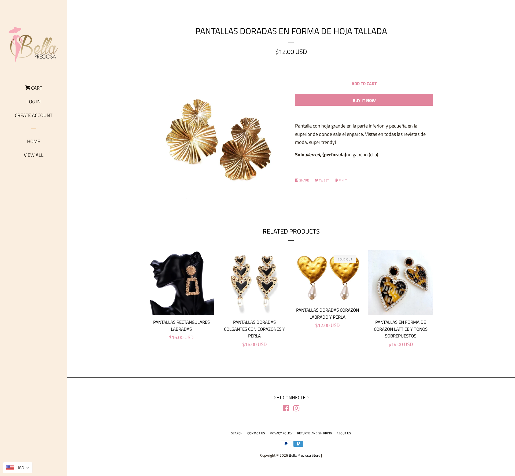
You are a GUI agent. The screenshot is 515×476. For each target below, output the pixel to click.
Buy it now (364, 100)
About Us (344, 433)
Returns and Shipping (314, 433)
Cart (36, 88)
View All (33, 155)
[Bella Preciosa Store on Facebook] (286, 409)
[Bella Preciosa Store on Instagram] (296, 409)
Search (236, 433)
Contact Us (256, 433)
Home (33, 141)
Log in (34, 101)
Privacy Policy (281, 433)
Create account (33, 115)
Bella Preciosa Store (304, 455)
